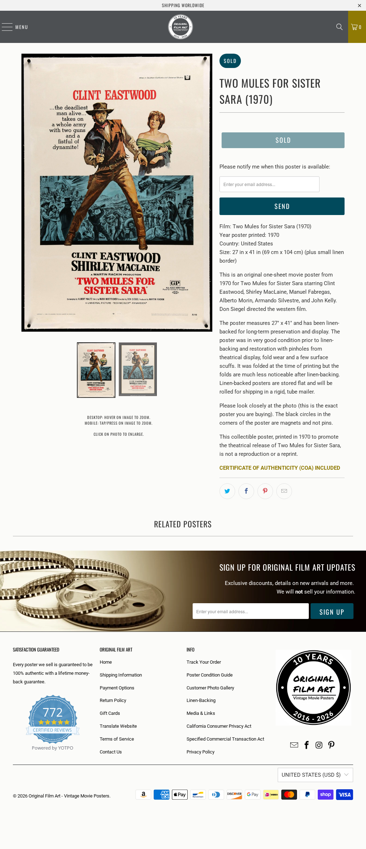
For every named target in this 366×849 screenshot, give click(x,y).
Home (106, 662)
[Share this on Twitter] (227, 491)
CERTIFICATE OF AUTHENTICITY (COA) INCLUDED (279, 468)
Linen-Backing (201, 700)
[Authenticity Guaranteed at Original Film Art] (13, 756)
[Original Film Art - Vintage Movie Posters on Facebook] (307, 745)
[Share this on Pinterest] (265, 491)
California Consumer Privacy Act (219, 726)
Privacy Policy (200, 752)
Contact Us (111, 752)
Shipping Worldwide (183, 5)
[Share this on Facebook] (246, 491)
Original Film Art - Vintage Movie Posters (69, 796)
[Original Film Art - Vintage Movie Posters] (180, 27)
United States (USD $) (311, 775)
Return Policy (113, 700)
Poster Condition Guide (210, 675)
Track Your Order (204, 662)
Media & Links (201, 713)
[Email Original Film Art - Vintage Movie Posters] (294, 745)
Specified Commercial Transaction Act (225, 739)
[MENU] (3, 27)
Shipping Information (121, 675)
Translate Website (118, 726)
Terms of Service (117, 739)
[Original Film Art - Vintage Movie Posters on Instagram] (319, 745)
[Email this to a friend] (284, 491)
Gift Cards (110, 713)
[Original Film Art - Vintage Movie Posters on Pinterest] (331, 745)
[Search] (339, 27)
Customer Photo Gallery (210, 688)
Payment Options (117, 688)
